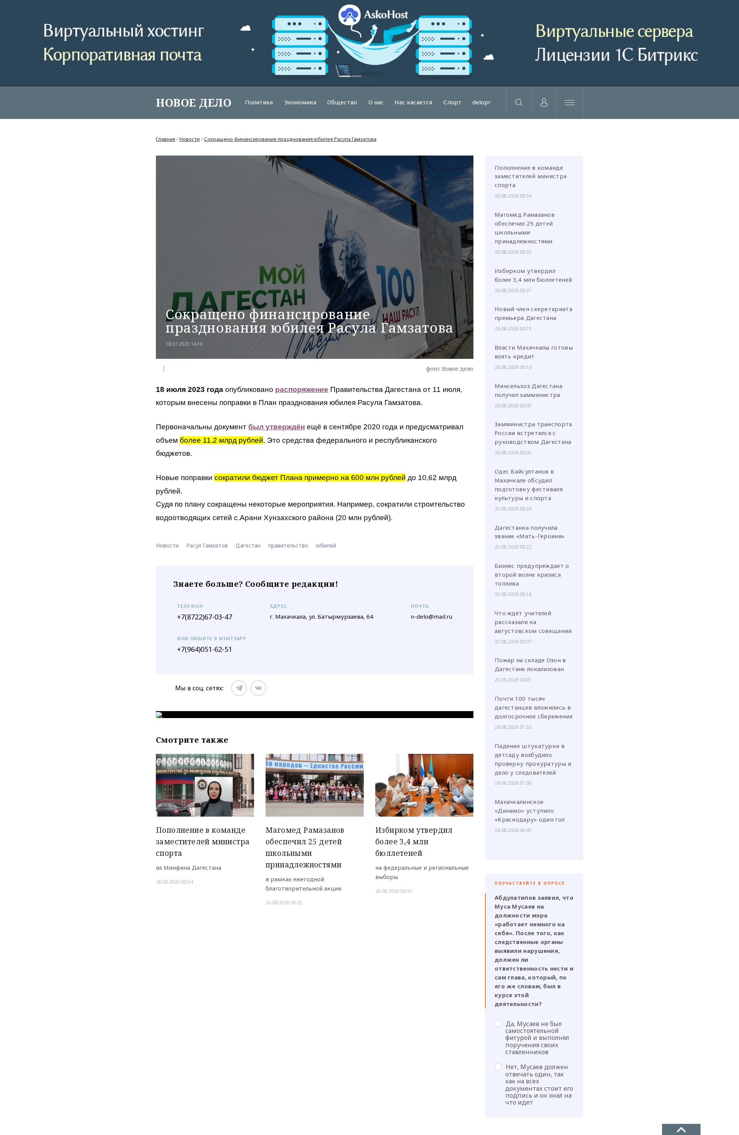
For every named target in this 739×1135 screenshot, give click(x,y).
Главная (165, 139)
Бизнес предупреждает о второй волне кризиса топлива (532, 574)
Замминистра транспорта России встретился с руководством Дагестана (533, 432)
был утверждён (276, 427)
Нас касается (413, 102)
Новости (189, 139)
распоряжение (301, 389)
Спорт (452, 102)
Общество (342, 102)
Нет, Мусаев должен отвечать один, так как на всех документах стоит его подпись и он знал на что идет (539, 1084)
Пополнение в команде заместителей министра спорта (531, 176)
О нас (376, 102)
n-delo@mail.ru (431, 616)
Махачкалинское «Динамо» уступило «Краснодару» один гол (530, 810)
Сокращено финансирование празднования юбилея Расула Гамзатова (290, 139)
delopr (481, 102)
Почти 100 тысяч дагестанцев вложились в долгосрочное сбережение (534, 707)
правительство (288, 545)
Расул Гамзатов (207, 545)
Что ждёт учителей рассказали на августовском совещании (533, 621)
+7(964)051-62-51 (204, 649)
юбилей (326, 545)
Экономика (300, 102)
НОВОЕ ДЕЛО (193, 102)
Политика (259, 102)
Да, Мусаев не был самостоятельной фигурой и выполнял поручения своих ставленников (537, 1038)
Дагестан (248, 545)
